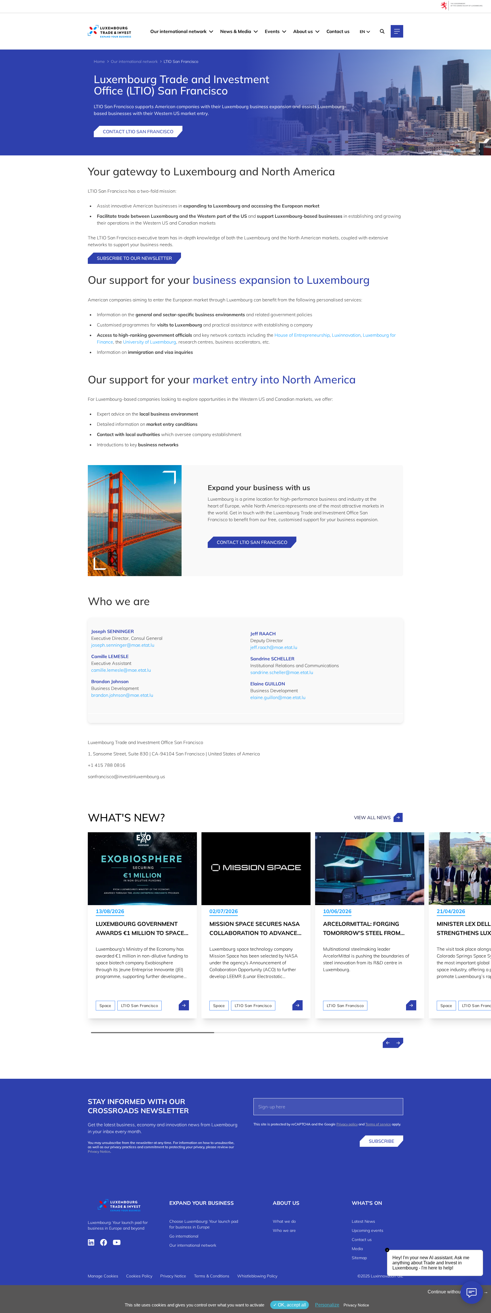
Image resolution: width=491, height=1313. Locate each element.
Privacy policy (347, 1124)
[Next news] (398, 1043)
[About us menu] (317, 31)
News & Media (235, 31)
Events (272, 31)
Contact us (337, 31)
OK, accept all (291, 1304)
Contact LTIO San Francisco (138, 131)
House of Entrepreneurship (302, 335)
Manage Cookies (103, 1276)
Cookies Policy (139, 1276)
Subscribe (381, 1141)
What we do (284, 1221)
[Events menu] (284, 31)
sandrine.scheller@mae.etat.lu (281, 672)
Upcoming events (367, 1230)
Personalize (327, 1304)
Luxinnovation (346, 335)
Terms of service (378, 1124)
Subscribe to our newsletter (134, 258)
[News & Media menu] (255, 31)
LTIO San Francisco (139, 1005)
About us (303, 31)
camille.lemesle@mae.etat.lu (121, 670)
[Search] (382, 31)
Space (105, 1005)
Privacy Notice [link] (356, 1305)
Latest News (363, 1221)
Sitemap (359, 1257)
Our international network (178, 31)
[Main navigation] (397, 31)
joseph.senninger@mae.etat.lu (122, 645)
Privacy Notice (99, 1151)
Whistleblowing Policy (257, 1276)
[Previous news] (388, 1043)
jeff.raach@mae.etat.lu (273, 647)
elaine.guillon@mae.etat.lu (277, 697)
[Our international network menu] (211, 31)
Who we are (284, 1230)
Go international (183, 1236)
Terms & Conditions (211, 1276)
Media (357, 1248)
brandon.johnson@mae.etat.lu (122, 695)
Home (99, 61)
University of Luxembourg (149, 342)
